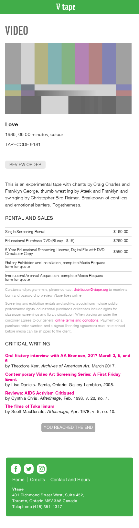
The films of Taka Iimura (29, 406)
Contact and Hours (70, 479)
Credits (37, 479)
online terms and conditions (76, 320)
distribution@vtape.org (91, 290)
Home (18, 479)
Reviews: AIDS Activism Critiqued (39, 393)
